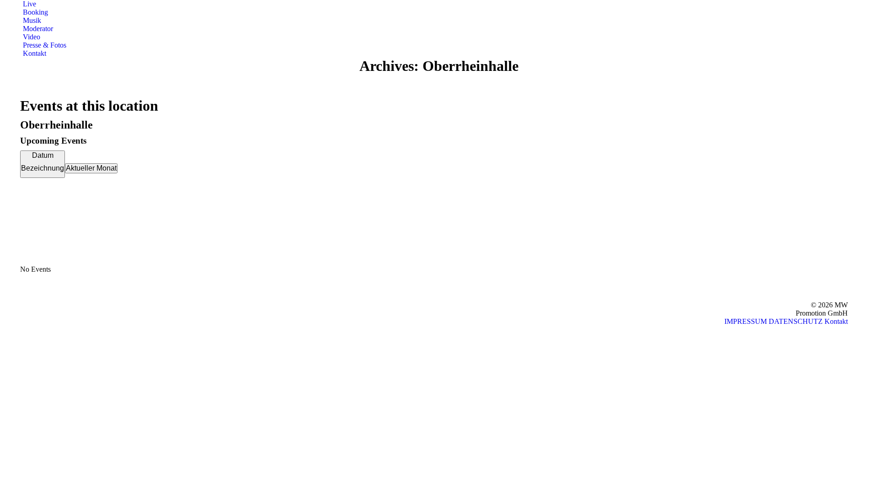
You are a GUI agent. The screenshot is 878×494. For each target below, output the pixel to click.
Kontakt (836, 321)
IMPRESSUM (745, 321)
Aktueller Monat (91, 168)
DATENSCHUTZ (796, 321)
